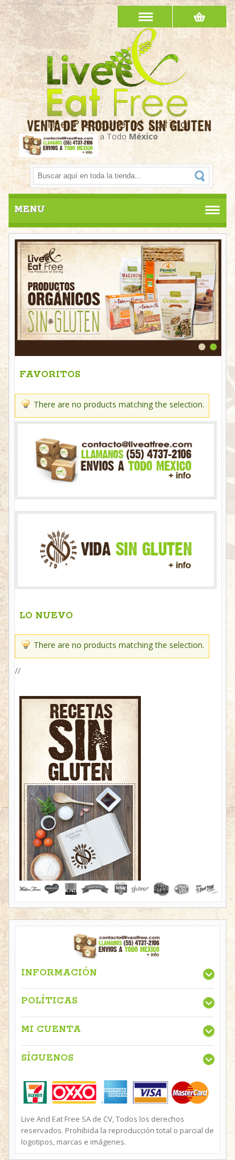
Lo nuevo (46, 616)
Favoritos (49, 375)
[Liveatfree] (118, 35)
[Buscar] (200, 176)
